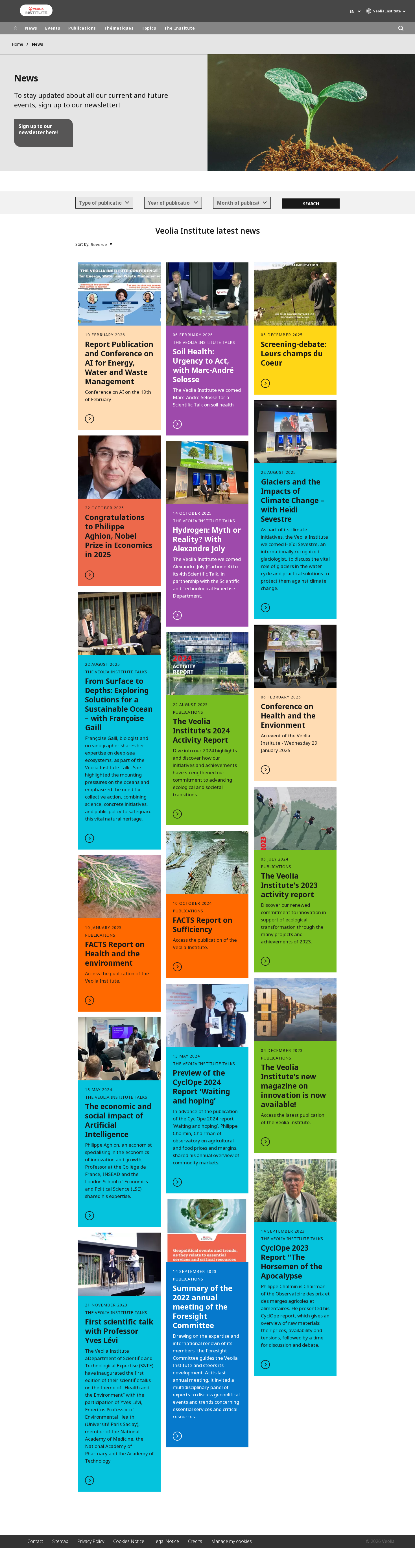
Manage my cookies (231, 1541)
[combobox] (104, 203)
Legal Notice (166, 1541)
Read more (119, 346)
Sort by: (82, 244)
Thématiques (119, 28)
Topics (149, 28)
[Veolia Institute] (36, 10)
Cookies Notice (128, 1541)
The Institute (179, 28)
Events (52, 28)
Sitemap (60, 1541)
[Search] (400, 28)
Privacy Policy (90, 1541)
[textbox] (100, 203)
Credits (195, 1541)
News (31, 28)
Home (17, 44)
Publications (82, 28)
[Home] (15, 28)
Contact (35, 1541)
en (352, 11)
